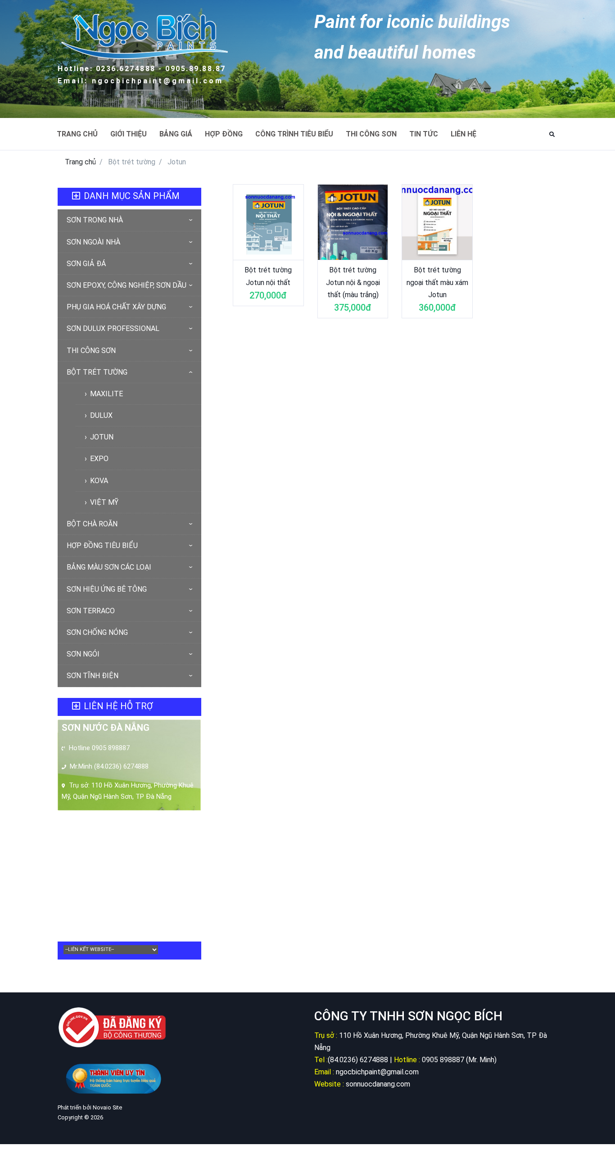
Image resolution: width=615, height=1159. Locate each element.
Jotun (100, 437)
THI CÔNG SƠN (371, 134)
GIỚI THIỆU (128, 134)
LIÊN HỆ (463, 134)
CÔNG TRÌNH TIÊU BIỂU (294, 134)
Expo (98, 458)
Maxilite (105, 393)
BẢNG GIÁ (175, 134)
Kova (98, 480)
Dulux (100, 415)
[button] (552, 134)
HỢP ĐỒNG (224, 134)
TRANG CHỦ (77, 134)
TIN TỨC (423, 134)
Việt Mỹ (103, 502)
